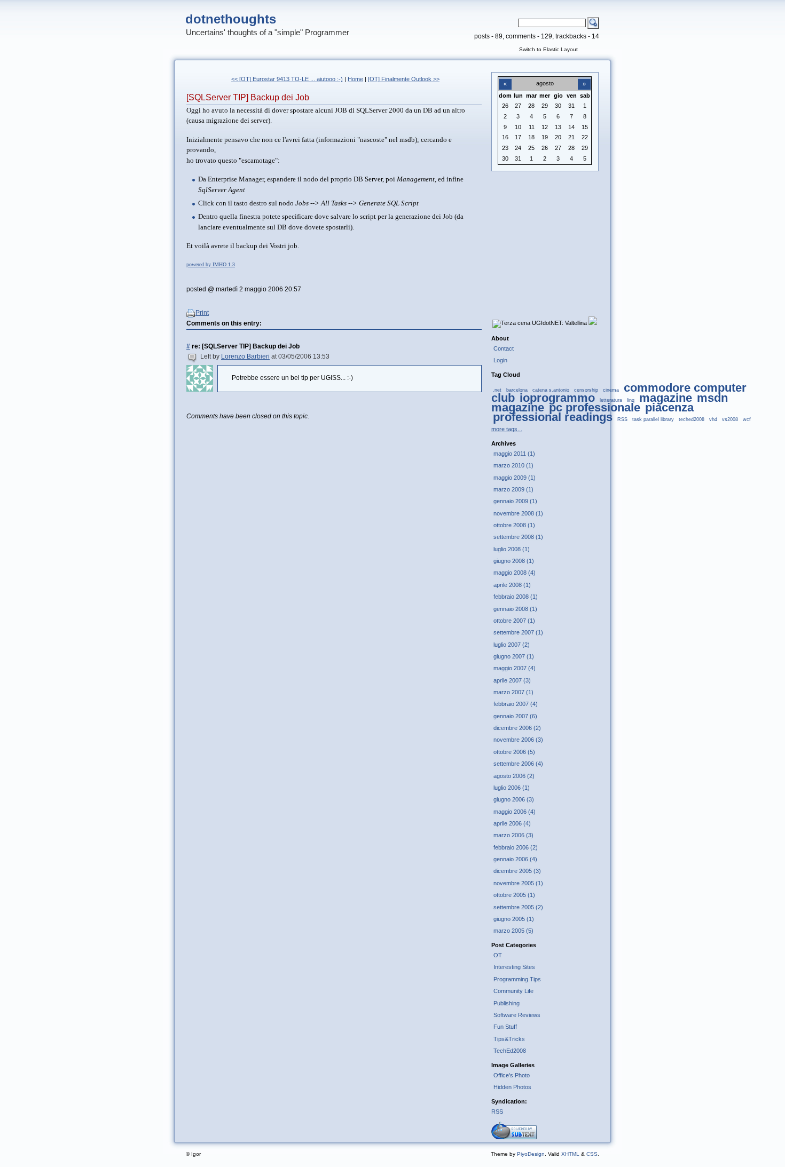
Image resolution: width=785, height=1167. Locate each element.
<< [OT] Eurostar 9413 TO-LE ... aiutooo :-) (287, 79)
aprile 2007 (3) (512, 680)
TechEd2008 (509, 1050)
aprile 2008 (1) (512, 585)
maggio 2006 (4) (514, 811)
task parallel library (653, 419)
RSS (622, 419)
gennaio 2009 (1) (515, 501)
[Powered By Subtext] (514, 1137)
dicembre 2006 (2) (517, 728)
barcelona (517, 390)
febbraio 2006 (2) (515, 847)
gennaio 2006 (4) (515, 859)
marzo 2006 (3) (513, 835)
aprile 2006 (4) (512, 823)
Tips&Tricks (509, 1039)
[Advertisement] (545, 235)
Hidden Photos (512, 1087)
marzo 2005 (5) (513, 930)
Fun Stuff (505, 1026)
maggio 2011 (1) (514, 453)
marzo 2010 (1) (513, 465)
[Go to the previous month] (505, 77)
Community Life (513, 991)
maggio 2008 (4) (514, 572)
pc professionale (594, 407)
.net (497, 390)
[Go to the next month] (584, 77)
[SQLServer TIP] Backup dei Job (247, 97)
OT (497, 955)
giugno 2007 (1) (513, 656)
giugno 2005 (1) (513, 919)
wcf (747, 419)
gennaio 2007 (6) (515, 716)
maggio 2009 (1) (514, 477)
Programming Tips (517, 979)
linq (630, 400)
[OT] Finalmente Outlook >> (403, 79)
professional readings (553, 417)
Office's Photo (511, 1075)
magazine (665, 397)
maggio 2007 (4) (514, 668)
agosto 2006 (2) (514, 776)
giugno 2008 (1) (513, 561)
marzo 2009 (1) (513, 489)
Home (355, 79)
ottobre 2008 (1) (514, 525)
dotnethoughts (230, 19)
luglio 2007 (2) (511, 644)
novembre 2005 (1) (518, 883)
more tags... (506, 429)
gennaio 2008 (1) (515, 609)
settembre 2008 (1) (518, 537)
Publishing (506, 1003)
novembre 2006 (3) (518, 739)
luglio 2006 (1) (511, 787)
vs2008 (730, 419)
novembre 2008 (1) (518, 513)
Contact (503, 348)
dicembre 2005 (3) (517, 871)
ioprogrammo (557, 397)
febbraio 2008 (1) (515, 596)
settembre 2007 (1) (518, 632)
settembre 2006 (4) (518, 763)
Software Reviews (516, 1015)
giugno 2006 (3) (513, 799)
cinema (611, 390)
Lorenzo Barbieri (245, 356)
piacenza (669, 407)
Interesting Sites (514, 967)
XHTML (570, 1154)
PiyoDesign (531, 1154)
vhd (713, 419)
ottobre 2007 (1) (514, 620)
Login (500, 360)
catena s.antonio (550, 390)
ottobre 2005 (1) (514, 895)
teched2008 (691, 419)
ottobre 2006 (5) (514, 752)
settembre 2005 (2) (518, 907)
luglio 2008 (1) (511, 549)
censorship (586, 390)
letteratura (611, 400)
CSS (592, 1154)
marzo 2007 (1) (513, 692)
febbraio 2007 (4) (515, 704)
